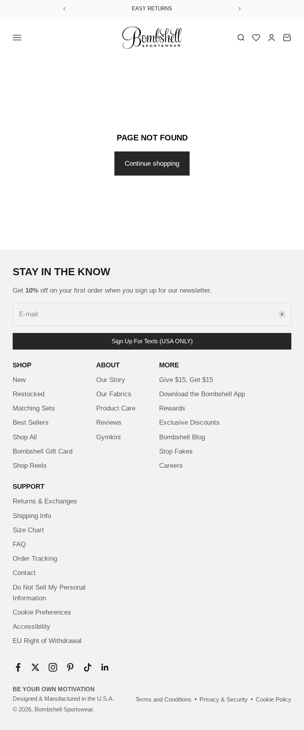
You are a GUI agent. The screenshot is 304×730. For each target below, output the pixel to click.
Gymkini (108, 437)
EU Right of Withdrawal (47, 641)
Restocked (28, 394)
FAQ (19, 544)
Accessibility (31, 626)
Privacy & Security (224, 699)
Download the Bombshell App (202, 394)
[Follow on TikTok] (87, 667)
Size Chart (28, 530)
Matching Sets (34, 408)
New (19, 380)
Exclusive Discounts (189, 422)
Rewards (172, 408)
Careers (171, 465)
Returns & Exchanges (45, 501)
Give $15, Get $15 (186, 380)
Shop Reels (30, 465)
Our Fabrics (113, 394)
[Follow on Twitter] (35, 667)
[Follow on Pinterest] (70, 667)
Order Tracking (35, 558)
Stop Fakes (176, 451)
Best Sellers (31, 422)
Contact (24, 573)
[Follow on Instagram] (53, 667)
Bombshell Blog (182, 437)
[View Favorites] (256, 37)
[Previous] (64, 8)
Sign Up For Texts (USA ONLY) (152, 341)
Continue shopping (152, 163)
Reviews (109, 422)
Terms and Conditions (163, 699)
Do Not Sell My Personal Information (49, 593)
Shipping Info (32, 516)
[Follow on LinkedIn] (105, 667)
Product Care (115, 408)
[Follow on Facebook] (18, 667)
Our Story (110, 380)
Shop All (25, 437)
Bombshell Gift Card (42, 451)
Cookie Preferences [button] (42, 612)
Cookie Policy (273, 699)
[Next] (239, 8)
